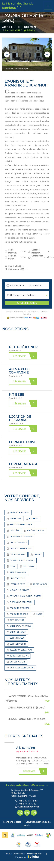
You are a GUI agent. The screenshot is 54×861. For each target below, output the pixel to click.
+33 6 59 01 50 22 (27, 803)
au (29, 285)
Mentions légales (12, 822)
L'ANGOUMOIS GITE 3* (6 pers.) (26, 707)
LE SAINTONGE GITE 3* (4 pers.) (27, 719)
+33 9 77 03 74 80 (28, 800)
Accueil (7, 27)
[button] (7, 54)
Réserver (19, 356)
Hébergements (28, 27)
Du (11, 285)
